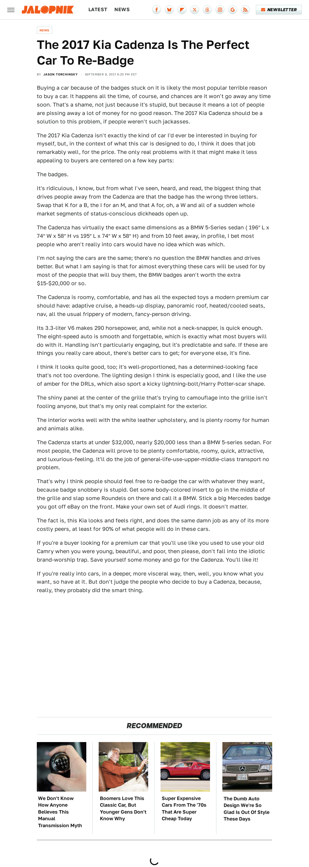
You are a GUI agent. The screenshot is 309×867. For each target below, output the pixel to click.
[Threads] (207, 9)
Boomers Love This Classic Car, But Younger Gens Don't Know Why (123, 808)
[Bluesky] (169, 9)
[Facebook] (156, 9)
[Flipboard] (181, 9)
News (122, 9)
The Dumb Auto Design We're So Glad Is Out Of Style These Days (246, 809)
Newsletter (282, 10)
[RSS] (245, 9)
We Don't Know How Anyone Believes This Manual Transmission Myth (60, 811)
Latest (97, 9)
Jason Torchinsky (60, 74)
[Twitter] (194, 9)
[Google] (232, 9)
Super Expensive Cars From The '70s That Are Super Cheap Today (184, 808)
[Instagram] (220, 9)
